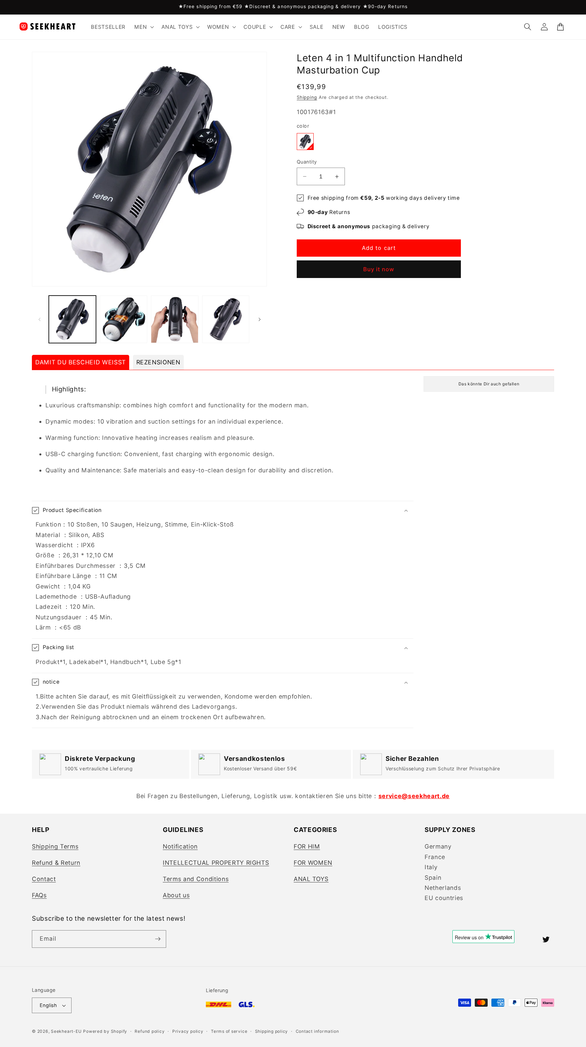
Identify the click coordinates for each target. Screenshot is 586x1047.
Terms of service (229, 1031)
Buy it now (379, 269)
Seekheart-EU (66, 1031)
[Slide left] (39, 319)
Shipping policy (271, 1031)
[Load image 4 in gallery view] (226, 319)
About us (176, 895)
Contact (44, 878)
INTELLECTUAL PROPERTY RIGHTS (216, 862)
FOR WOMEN (313, 862)
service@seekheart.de (414, 795)
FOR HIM (307, 846)
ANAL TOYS (311, 878)
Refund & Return (56, 862)
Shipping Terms (55, 846)
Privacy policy (187, 1031)
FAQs (39, 895)
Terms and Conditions (196, 878)
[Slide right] (259, 319)
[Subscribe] (158, 939)
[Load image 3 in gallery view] (174, 319)
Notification (180, 846)
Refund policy (149, 1031)
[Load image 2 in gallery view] (123, 319)
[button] (143, 27)
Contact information (317, 1031)
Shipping (307, 97)
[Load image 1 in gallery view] (72, 319)
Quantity (307, 162)
